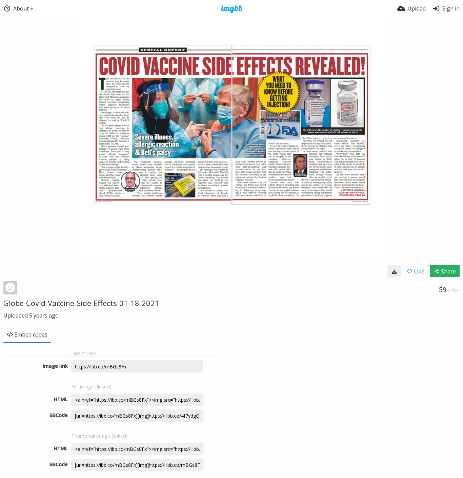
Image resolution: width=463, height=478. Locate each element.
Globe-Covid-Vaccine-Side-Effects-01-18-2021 (81, 303)
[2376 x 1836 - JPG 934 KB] (394, 271)
